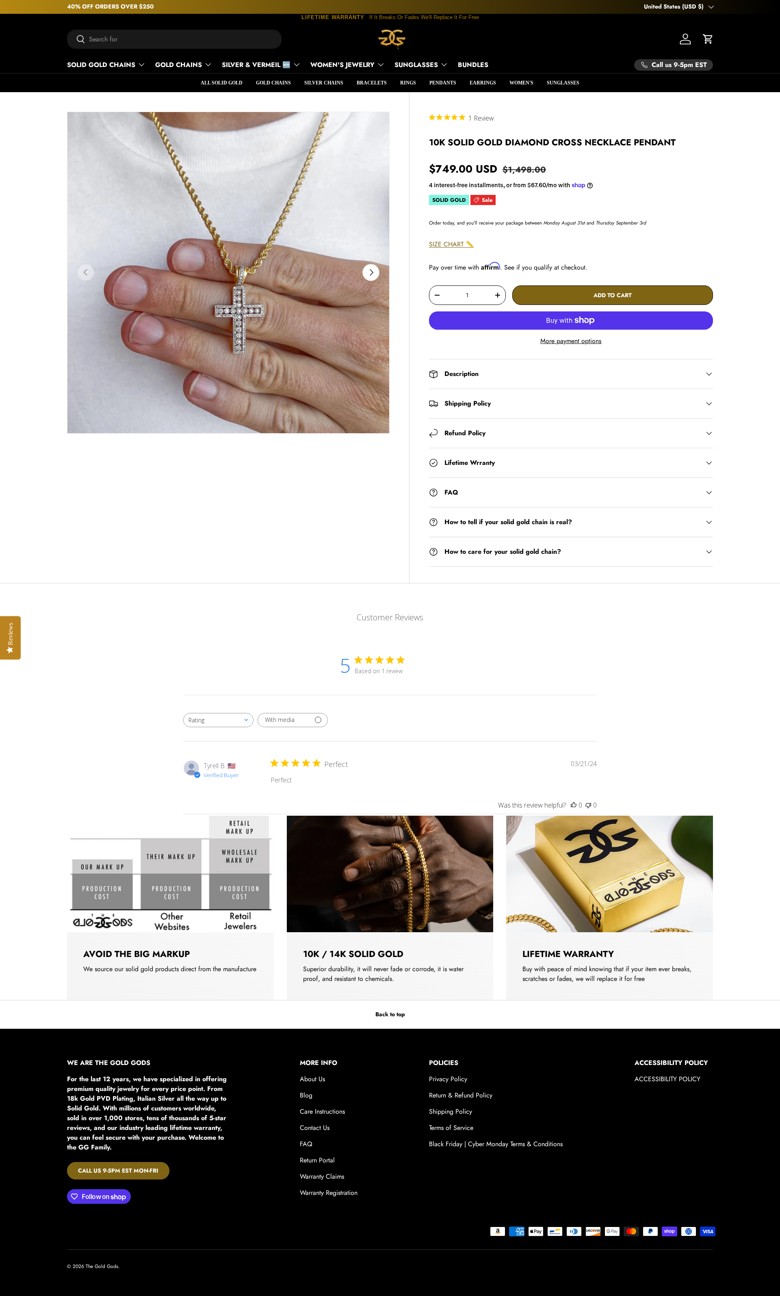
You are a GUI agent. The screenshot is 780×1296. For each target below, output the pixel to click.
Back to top (390, 1014)
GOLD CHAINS (178, 64)
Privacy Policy (448, 1079)
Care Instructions (322, 1111)
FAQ (306, 1144)
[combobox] (174, 39)
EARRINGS (483, 83)
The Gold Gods (102, 1266)
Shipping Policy (450, 1111)
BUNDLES (473, 64)
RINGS (408, 83)
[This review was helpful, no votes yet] (573, 805)
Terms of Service (451, 1127)
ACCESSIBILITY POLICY (667, 1079)
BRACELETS (372, 83)
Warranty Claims (322, 1176)
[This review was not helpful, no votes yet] (588, 805)
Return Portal (317, 1160)
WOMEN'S (521, 83)
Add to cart (613, 295)
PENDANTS (442, 83)
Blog (306, 1095)
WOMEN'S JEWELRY (342, 64)
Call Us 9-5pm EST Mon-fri (118, 1170)
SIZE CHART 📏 (451, 244)
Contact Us (314, 1127)
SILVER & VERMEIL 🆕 (256, 64)
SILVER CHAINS (323, 83)
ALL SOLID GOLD (222, 83)
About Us (312, 1079)
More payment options (570, 341)
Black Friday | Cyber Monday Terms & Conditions (496, 1144)
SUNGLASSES (416, 64)
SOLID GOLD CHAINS (101, 64)
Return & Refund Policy (460, 1095)
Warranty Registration (329, 1192)
